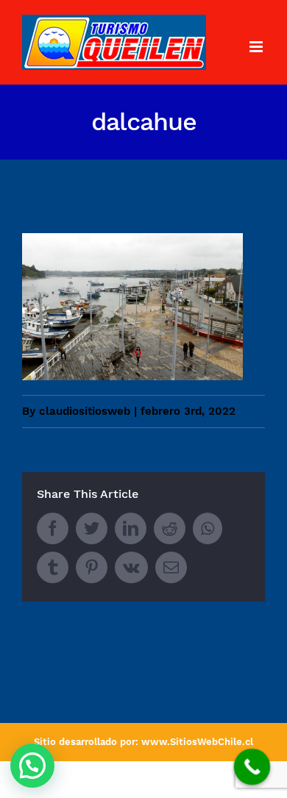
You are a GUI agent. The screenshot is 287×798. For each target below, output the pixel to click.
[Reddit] (169, 528)
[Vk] (131, 567)
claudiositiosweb (84, 411)
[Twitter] (91, 528)
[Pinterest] (91, 567)
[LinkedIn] (130, 528)
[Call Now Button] (252, 767)
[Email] (171, 567)
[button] (32, 766)
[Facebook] (52, 528)
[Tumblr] (52, 567)
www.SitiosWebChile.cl (197, 741)
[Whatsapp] (207, 528)
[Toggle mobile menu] (257, 46)
